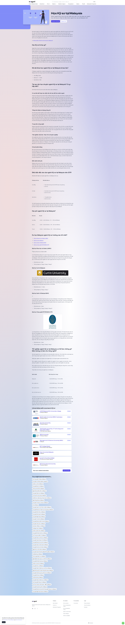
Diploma (53, 3)
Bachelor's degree (61, 3)
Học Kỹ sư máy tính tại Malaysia (38, 563)
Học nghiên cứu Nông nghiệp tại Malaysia (40, 481)
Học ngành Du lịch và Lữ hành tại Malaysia (40, 547)
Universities (42, 3)
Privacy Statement (11, 619)
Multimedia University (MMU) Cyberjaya (51, 417)
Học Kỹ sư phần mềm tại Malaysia (39, 530)
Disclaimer (85, 607)
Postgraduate (70, 3)
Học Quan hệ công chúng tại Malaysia (39, 495)
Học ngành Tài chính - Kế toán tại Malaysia (40, 502)
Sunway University (45, 423)
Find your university (55, 21)
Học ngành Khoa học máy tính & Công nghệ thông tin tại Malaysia (44, 589)
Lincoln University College (47, 458)
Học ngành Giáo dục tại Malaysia (38, 493)
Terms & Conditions (19, 619)
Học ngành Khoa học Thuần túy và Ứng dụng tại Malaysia (43, 509)
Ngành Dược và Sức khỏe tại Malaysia (39, 549)
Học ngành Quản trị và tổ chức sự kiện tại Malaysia (42, 507)
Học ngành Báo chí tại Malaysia (38, 486)
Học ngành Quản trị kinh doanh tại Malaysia (40, 544)
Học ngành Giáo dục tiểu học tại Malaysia (40, 537)
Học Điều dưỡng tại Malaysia (38, 577)
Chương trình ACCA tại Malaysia (38, 488)
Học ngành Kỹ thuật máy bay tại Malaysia (40, 561)
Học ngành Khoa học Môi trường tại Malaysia (41, 521)
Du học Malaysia (35, 504)
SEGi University (44, 434)
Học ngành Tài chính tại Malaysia (38, 518)
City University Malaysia (46, 452)
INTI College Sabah (45, 446)
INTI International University (48, 463)
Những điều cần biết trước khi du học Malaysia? (43, 40)
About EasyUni (55, 603)
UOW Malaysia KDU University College (50, 411)
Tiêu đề (83, 3)
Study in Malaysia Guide (33, 3)
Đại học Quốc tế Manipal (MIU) (40, 242)
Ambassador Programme (91, 3)
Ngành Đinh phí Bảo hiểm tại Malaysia (39, 490)
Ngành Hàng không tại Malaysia (38, 500)
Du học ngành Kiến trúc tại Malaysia (39, 556)
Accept (4, 622)
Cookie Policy (5, 619)
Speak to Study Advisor (67, 611)
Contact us (54, 605)
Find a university (65, 603)
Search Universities (66, 470)
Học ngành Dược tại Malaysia (38, 565)
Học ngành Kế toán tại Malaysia (38, 575)
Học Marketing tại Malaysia (37, 554)
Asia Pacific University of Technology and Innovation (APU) (51, 429)
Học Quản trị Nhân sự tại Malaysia (39, 525)
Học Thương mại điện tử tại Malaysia (39, 535)
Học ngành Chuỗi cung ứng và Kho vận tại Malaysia (42, 572)
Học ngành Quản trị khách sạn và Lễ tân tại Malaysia (42, 568)
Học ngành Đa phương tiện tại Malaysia (40, 586)
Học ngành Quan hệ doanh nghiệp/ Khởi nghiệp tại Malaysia (43, 551)
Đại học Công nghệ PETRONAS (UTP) (41, 244)
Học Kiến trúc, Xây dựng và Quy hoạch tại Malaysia (42, 497)
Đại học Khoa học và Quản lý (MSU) (41, 238)
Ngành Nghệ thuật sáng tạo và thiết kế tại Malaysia (42, 558)
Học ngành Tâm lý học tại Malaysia (39, 523)
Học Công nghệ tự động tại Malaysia (39, 479)
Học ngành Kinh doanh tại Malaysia (39, 514)
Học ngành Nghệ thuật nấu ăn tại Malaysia (40, 591)
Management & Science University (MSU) (51, 440)
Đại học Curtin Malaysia (38, 240)
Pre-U (48, 3)
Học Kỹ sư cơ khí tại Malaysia (38, 483)
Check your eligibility (66, 615)
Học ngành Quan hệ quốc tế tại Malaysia (40, 540)
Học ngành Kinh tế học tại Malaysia (39, 511)
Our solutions (76, 603)
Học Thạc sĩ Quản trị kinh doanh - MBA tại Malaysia (42, 584)
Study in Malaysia (66, 613)
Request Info (63, 21)
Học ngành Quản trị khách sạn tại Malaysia (40, 579)
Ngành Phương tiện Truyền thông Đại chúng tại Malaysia (43, 570)
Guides (77, 3)
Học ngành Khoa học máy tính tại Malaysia (40, 542)
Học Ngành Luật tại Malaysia (38, 528)
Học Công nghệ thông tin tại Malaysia (39, 582)
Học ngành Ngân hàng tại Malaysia (39, 516)
